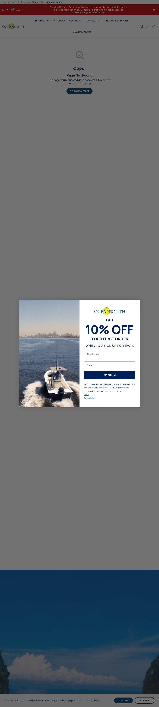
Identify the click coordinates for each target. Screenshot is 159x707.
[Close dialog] (136, 303)
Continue (110, 375)
